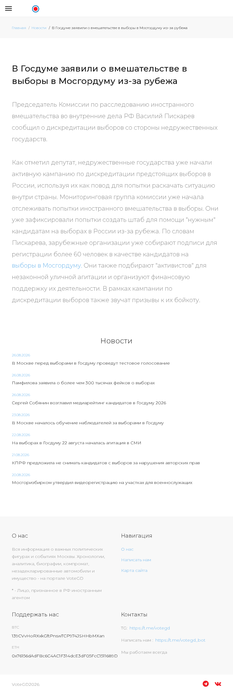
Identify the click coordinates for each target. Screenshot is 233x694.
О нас (127, 549)
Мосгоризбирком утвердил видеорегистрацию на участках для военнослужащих (102, 482)
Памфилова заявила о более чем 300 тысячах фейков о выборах (83, 382)
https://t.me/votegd (150, 628)
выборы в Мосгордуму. (47, 265)
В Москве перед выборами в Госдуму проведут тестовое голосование (91, 363)
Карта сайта (134, 570)
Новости (39, 27)
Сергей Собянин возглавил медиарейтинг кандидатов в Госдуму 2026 (89, 402)
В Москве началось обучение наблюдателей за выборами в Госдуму (88, 422)
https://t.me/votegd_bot (180, 640)
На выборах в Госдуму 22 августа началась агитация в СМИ (76, 442)
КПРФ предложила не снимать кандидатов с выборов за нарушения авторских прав (106, 462)
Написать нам (136, 559)
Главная (19, 27)
